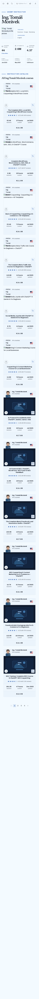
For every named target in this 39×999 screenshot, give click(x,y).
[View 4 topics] (33, 259)
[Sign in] (35, 3)
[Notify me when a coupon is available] (6, 105)
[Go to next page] (27, 705)
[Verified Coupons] (3, 3)
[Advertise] (30, 3)
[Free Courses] (8, 3)
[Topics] (12, 3)
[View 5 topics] (33, 105)
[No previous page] (11, 705)
